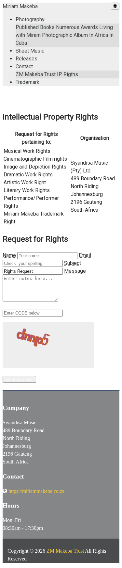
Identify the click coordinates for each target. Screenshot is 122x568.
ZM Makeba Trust (36, 74)
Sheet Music (30, 51)
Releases (26, 59)
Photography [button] (30, 19)
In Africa (98, 35)
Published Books (35, 27)
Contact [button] (24, 66)
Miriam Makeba (20, 6)
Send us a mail (19, 379)
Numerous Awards (77, 27)
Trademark (27, 82)
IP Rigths (67, 74)
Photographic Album (65, 35)
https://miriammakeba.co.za (36, 491)
